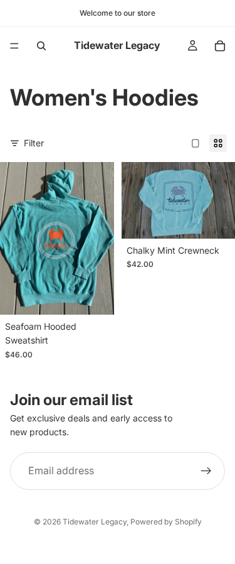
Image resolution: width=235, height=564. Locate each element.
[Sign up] (206, 471)
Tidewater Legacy (95, 521)
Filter (34, 143)
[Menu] (14, 45)
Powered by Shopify (166, 521)
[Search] (41, 46)
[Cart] (220, 46)
